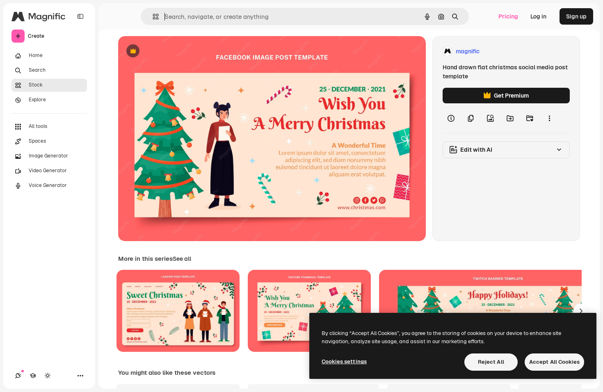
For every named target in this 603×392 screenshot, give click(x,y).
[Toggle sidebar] (80, 16)
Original (170, 51)
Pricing (508, 16)
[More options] (549, 118)
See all (182, 258)
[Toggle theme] (47, 375)
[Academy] (32, 375)
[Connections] (18, 375)
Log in (538, 16)
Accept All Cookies (554, 361)
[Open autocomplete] (152, 17)
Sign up (576, 16)
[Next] (580, 311)
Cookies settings (344, 361)
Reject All (491, 361)
